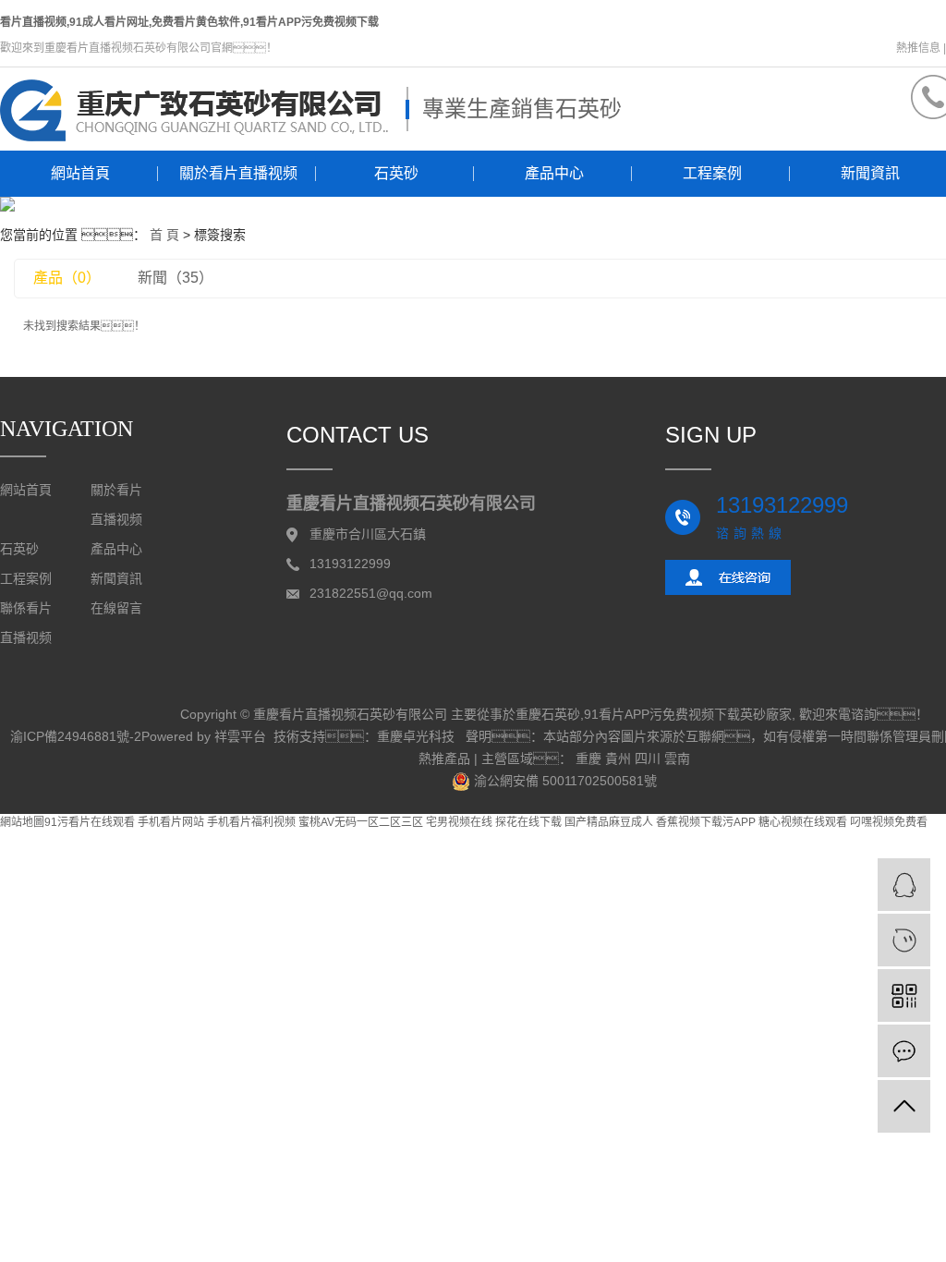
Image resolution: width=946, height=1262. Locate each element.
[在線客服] (904, 884)
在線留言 (116, 608)
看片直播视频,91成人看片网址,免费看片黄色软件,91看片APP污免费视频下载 (189, 22)
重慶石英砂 (547, 714)
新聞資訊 (116, 579)
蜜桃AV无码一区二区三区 (360, 822)
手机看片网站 (171, 822)
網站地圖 (22, 822)
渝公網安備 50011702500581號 (563, 780)
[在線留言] (904, 1051)
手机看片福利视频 (251, 822)
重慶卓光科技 (416, 736)
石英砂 (396, 173)
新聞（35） (175, 277)
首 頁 (164, 234)
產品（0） (67, 277)
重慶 (588, 758)
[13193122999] (904, 940)
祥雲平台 (240, 736)
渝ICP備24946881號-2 (75, 736)
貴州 (618, 758)
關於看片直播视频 (238, 173)
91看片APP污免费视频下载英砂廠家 (688, 714)
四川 (648, 758)
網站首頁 (80, 173)
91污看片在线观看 (89, 822)
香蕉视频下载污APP (706, 822)
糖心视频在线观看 (802, 822)
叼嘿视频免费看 (889, 822)
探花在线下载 (528, 822)
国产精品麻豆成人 (608, 822)
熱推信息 (918, 48)
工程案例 (712, 173)
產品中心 (554, 173)
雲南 (677, 758)
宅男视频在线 (459, 822)
